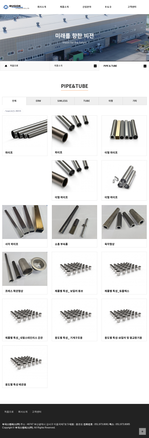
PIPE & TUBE (110, 66)
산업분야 (87, 7)
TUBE (86, 101)
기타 (135, 101)
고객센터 (36, 411)
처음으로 (9, 411)
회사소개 (41, 7)
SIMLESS (62, 101)
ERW (38, 101)
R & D (108, 7)
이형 (111, 101)
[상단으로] (142, 431)
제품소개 (64, 7)
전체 (14, 101)
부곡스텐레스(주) (16, 7)
